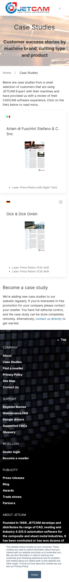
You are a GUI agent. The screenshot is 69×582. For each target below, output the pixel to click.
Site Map (9, 381)
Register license (14, 407)
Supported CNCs (15, 426)
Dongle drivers (13, 419)
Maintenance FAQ (15, 413)
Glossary (9, 432)
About (7, 355)
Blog (6, 484)
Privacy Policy (12, 374)
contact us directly (49, 319)
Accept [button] (34, 574)
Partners (9, 503)
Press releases (13, 478)
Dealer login (11, 452)
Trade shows (12, 497)
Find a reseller (13, 368)
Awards (8, 490)
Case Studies (12, 362)
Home (7, 73)
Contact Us (11, 387)
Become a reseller (16, 458)
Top (63, 339)
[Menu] (59, 8)
